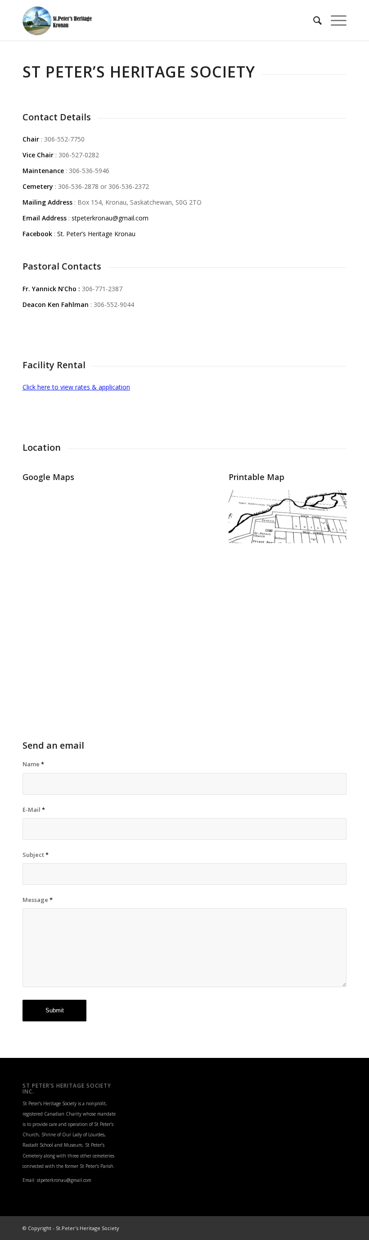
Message (37, 900)
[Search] (313, 20)
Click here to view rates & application (76, 387)
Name (33, 764)
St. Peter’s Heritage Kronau (96, 233)
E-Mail (33, 809)
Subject (35, 855)
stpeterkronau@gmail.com (110, 218)
